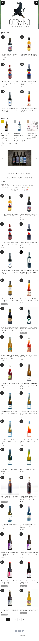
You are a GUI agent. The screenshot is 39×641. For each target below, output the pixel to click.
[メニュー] (3, 3)
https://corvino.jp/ (23, 631)
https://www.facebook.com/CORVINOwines (16, 631)
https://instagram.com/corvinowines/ (19, 631)
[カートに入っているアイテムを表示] (36, 3)
